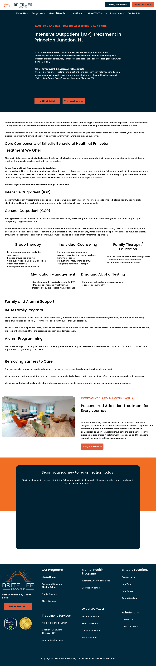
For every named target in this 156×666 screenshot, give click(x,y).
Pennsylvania (128, 577)
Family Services (49, 594)
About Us (21, 13)
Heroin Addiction (90, 623)
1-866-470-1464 (130, 626)
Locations (76, 13)
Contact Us (133, 13)
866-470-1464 (143, 4)
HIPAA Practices (107, 658)
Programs (37, 13)
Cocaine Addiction (91, 630)
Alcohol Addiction (90, 616)
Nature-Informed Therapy (54, 622)
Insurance (116, 13)
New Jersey (127, 591)
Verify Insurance (117, 4)
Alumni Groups (49, 601)
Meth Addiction (89, 637)
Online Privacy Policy (88, 658)
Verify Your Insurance (73, 101)
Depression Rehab (91, 587)
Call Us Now (47, 101)
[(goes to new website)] (10, 623)
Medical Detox (49, 577)
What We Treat (96, 13)
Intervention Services (52, 640)
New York (126, 584)
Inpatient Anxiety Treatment (96, 580)
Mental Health (57, 13)
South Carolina (129, 598)
